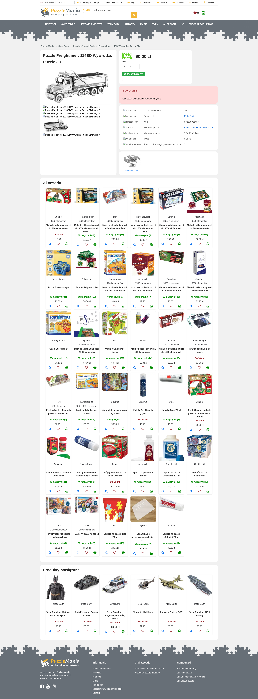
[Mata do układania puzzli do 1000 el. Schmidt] (163, 368)
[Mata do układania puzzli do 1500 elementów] (134, 306)
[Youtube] (48, 688)
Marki (143, 24)
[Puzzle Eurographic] (50, 368)
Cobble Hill (171, 464)
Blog (132, 3)
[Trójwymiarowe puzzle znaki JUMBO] (106, 491)
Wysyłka (163, 3)
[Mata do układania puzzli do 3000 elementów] (50, 244)
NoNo (143, 340)
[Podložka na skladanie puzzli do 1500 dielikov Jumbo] (191, 430)
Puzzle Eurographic (59, 349)
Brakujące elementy (186, 669)
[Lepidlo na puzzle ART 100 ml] (134, 491)
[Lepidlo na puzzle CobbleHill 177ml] (163, 491)
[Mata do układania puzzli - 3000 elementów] (191, 306)
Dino (171, 402)
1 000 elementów (58, 530)
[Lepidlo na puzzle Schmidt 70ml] (163, 553)
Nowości (50, 24)
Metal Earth (63, 46)
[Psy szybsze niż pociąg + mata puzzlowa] (50, 553)
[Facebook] (42, 688)
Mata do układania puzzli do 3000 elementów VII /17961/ (86, 228)
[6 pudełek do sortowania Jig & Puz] (106, 429)
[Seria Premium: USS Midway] (191, 631)
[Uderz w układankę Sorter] (106, 368)
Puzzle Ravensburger (58, 287)
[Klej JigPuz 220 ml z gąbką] (134, 429)
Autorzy (130, 24)
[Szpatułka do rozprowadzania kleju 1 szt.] (134, 553)
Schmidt (171, 217)
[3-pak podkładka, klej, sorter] (78, 429)
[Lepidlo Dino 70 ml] (163, 429)
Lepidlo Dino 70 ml (171, 410)
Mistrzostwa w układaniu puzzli (107, 689)
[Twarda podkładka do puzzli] (191, 368)
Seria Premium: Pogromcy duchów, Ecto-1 (115, 615)
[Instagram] (53, 688)
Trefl (115, 217)
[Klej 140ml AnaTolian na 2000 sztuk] (50, 491)
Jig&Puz (200, 279)
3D (182, 24)
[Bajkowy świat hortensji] (78, 553)
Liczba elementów (91, 24)
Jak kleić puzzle (184, 673)
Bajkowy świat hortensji (87, 534)
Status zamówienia (114, 3)
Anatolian (171, 279)
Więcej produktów (201, 24)
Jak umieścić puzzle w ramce (191, 677)
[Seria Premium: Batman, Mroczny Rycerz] (50, 631)
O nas (95, 681)
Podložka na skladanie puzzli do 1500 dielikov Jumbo (199, 413)
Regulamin (97, 685)
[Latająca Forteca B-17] (163, 631)
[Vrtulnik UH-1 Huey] (134, 631)
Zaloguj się (96, 3)
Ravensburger (87, 217)
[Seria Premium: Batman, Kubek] (78, 631)
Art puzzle (199, 217)
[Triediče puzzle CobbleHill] (191, 491)
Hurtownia (147, 3)
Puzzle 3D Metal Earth (84, 46)
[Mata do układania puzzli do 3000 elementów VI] (106, 244)
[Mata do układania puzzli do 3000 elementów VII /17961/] (78, 245)
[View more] (58, 203)
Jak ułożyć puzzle (185, 681)
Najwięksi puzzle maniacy (147, 673)
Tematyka (114, 24)
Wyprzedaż (68, 24)
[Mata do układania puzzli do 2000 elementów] (106, 306)
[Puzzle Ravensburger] (50, 306)
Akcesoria (169, 24)
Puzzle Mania (47, 46)
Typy (155, 24)
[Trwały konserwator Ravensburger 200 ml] (78, 491)
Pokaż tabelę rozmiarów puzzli (198, 127)
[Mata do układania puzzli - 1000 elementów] (78, 368)
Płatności (180, 3)
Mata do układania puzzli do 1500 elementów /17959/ (143, 228)
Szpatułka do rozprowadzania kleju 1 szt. (143, 537)
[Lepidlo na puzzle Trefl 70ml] (106, 553)
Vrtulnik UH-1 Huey (143, 612)
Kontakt (195, 3)
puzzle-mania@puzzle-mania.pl (55, 675)
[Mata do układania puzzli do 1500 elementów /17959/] (134, 245)
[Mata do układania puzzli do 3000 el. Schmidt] (163, 244)
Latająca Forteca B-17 (171, 612)
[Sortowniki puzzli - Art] (78, 306)
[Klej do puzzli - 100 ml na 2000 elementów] (134, 368)
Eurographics (115, 279)
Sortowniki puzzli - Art (87, 287)
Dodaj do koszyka (133, 74)
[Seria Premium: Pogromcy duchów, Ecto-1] (106, 632)
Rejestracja (85, 3)
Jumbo (58, 217)
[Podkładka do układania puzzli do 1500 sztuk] (50, 429)
